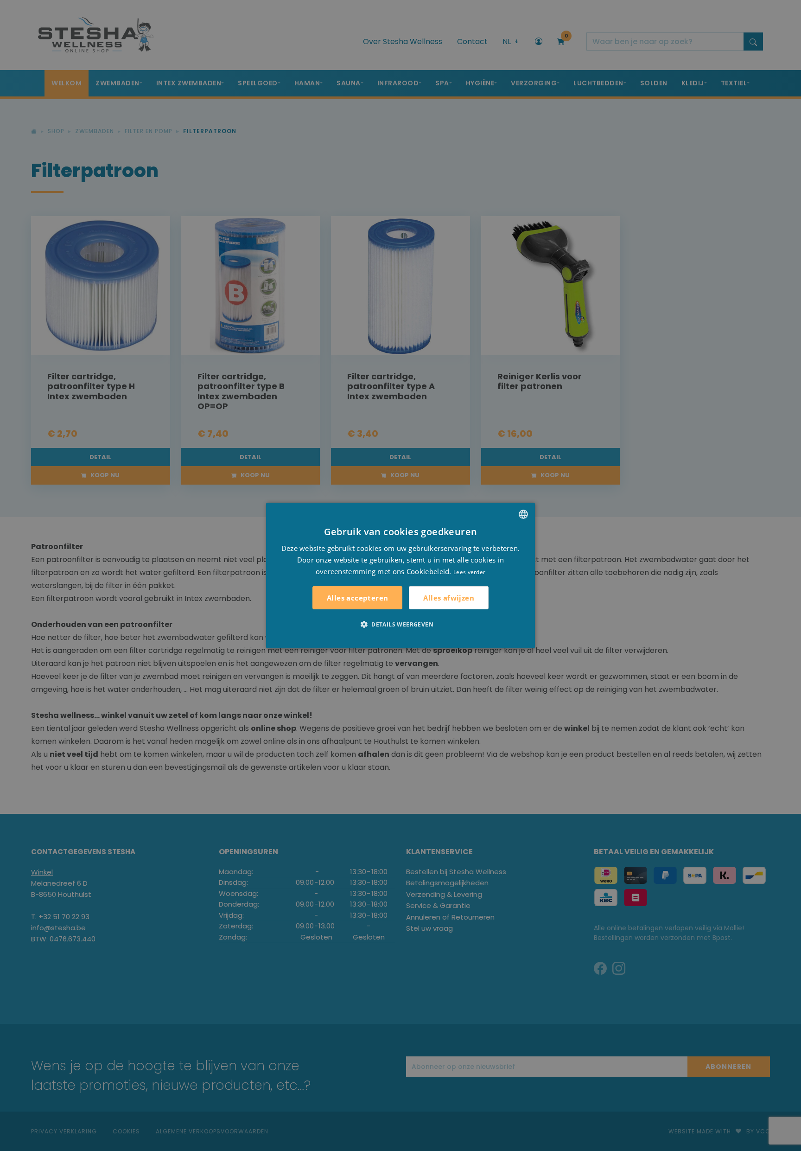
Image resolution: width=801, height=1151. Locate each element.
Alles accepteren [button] (357, 597)
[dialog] (400, 575)
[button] (400, 624)
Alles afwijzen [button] (448, 597)
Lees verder (469, 572)
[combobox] (523, 514)
